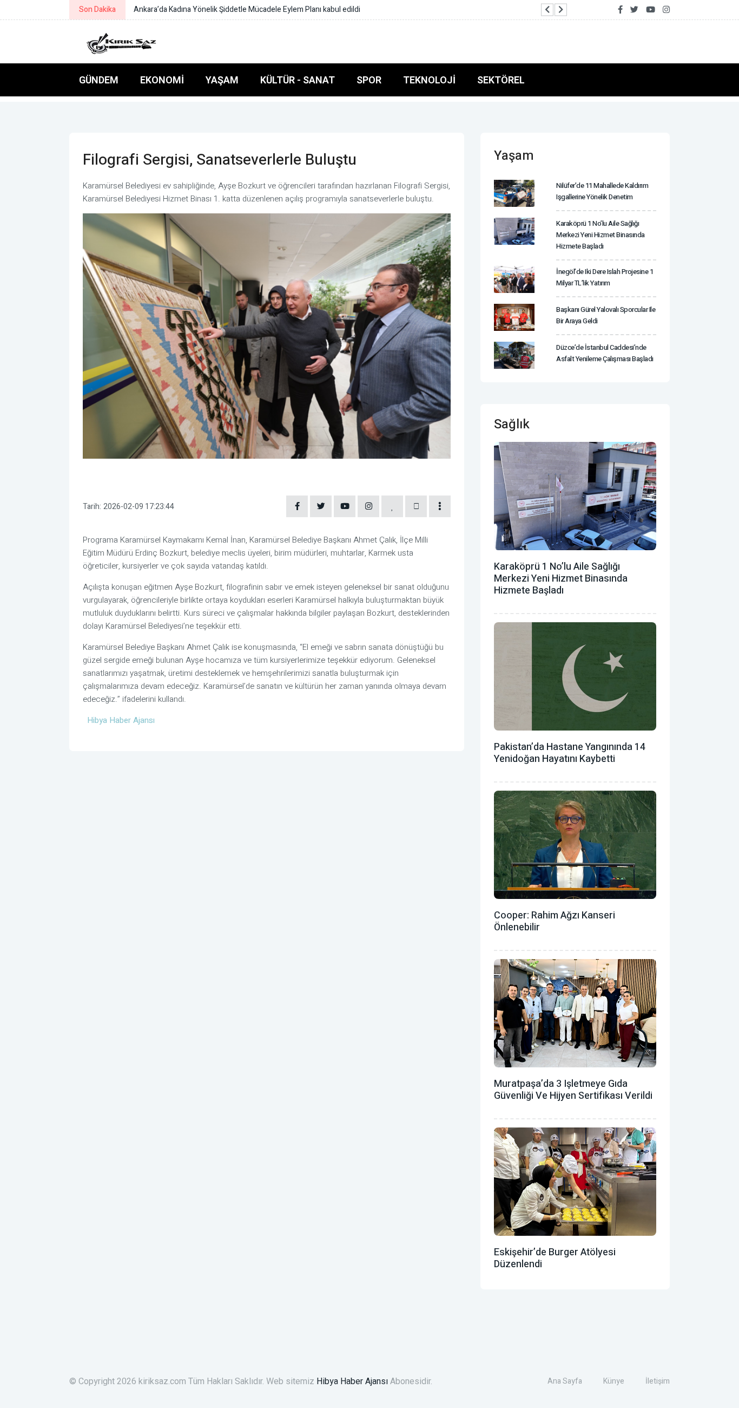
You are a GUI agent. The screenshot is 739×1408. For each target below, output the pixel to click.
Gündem (98, 80)
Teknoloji (429, 80)
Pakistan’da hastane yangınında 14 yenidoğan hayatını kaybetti (569, 753)
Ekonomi (162, 80)
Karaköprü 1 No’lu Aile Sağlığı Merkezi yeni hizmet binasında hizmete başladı (600, 234)
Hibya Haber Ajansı (352, 1381)
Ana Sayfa (564, 1381)
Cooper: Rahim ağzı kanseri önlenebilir (554, 921)
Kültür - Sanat (297, 80)
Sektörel (501, 80)
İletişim (657, 1381)
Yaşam (222, 80)
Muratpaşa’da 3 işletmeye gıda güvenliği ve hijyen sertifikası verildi (573, 1090)
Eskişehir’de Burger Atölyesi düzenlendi (555, 1258)
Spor (369, 80)
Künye (613, 1381)
